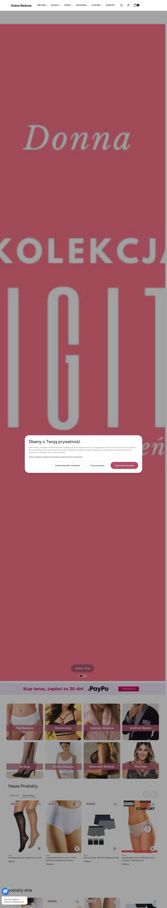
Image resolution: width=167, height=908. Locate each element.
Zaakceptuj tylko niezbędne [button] (67, 465)
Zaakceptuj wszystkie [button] (124, 465)
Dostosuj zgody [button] (97, 465)
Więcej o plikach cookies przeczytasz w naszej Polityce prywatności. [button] (56, 457)
